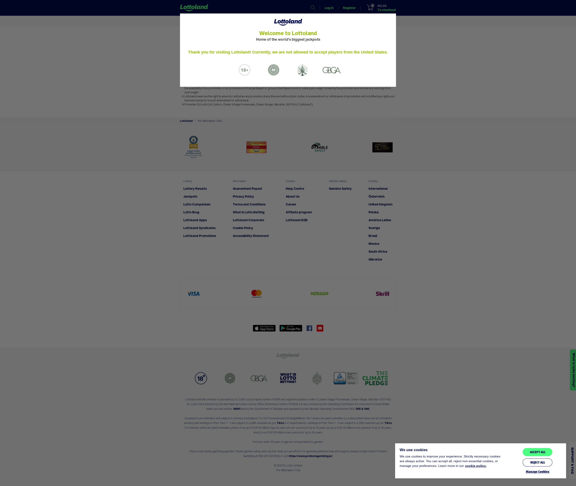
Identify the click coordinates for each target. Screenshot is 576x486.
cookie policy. (475, 466)
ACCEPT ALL (537, 452)
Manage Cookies (537, 472)
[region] (481, 461)
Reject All (537, 462)
